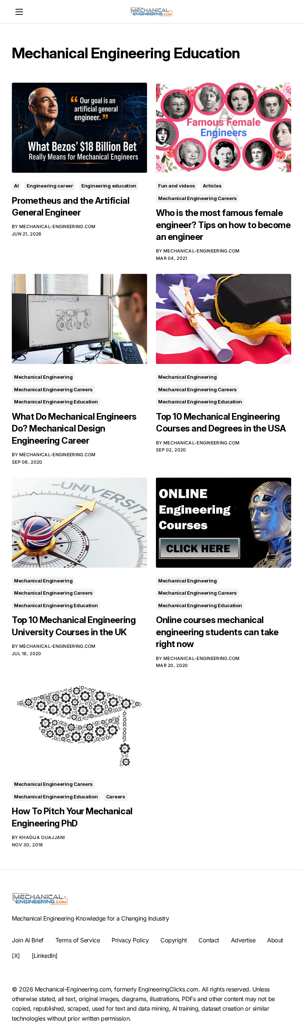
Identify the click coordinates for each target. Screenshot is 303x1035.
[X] (16, 955)
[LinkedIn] (45, 955)
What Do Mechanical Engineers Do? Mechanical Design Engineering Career (74, 428)
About (275, 940)
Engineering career (50, 186)
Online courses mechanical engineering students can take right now (217, 632)
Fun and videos (176, 186)
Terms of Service (77, 940)
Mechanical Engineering (43, 377)
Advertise (243, 940)
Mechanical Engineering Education (56, 402)
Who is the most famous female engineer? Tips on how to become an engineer (223, 224)
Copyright (173, 940)
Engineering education (108, 186)
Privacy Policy (130, 940)
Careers (115, 797)
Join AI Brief (28, 940)
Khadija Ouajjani (42, 837)
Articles (212, 186)
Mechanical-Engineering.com (57, 226)
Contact (208, 940)
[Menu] (19, 11)
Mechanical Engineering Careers (197, 198)
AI (16, 186)
